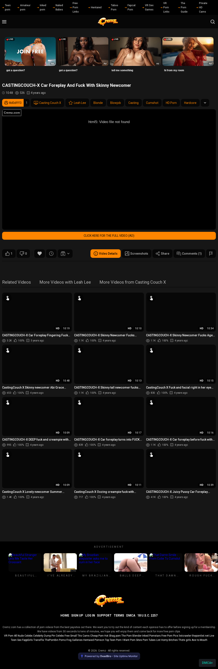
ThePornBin (51, 640)
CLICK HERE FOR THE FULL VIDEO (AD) (109, 235)
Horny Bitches (169, 640)
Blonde (98, 102)
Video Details (108, 253)
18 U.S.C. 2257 (147, 615)
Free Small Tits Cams (77, 635)
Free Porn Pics (169, 635)
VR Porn (8, 635)
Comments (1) (192, 253)
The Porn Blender (131, 635)
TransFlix (38, 640)
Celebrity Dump (42, 635)
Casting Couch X (50, 102)
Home (64, 615)
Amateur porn (25, 7)
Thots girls (184, 640)
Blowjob (115, 102)
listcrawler (185, 635)
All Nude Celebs (23, 635)
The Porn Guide (184, 7)
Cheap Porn (97, 635)
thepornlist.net (200, 635)
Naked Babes (59, 7)
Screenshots (139, 253)
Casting (133, 102)
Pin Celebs (58, 635)
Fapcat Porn (132, 7)
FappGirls (27, 640)
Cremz (102, 650)
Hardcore (190, 102)
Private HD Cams (203, 7)
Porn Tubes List (152, 640)
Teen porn (8, 7)
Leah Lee (80, 102)
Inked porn (43, 7)
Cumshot (152, 102)
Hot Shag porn (112, 635)
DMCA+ (207, 663)
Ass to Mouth (199, 640)
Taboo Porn (114, 7)
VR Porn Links (166, 7)
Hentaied (96, 7)
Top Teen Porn (113, 640)
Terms (119, 615)
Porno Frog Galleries (71, 640)
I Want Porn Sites (132, 640)
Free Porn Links (76, 7)
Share (165, 253)
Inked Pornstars (151, 635)
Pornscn (99, 640)
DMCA (130, 615)
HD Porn (171, 102)
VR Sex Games (149, 7)
